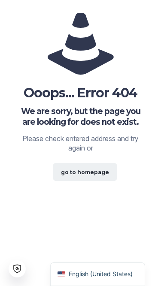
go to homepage (85, 172)
